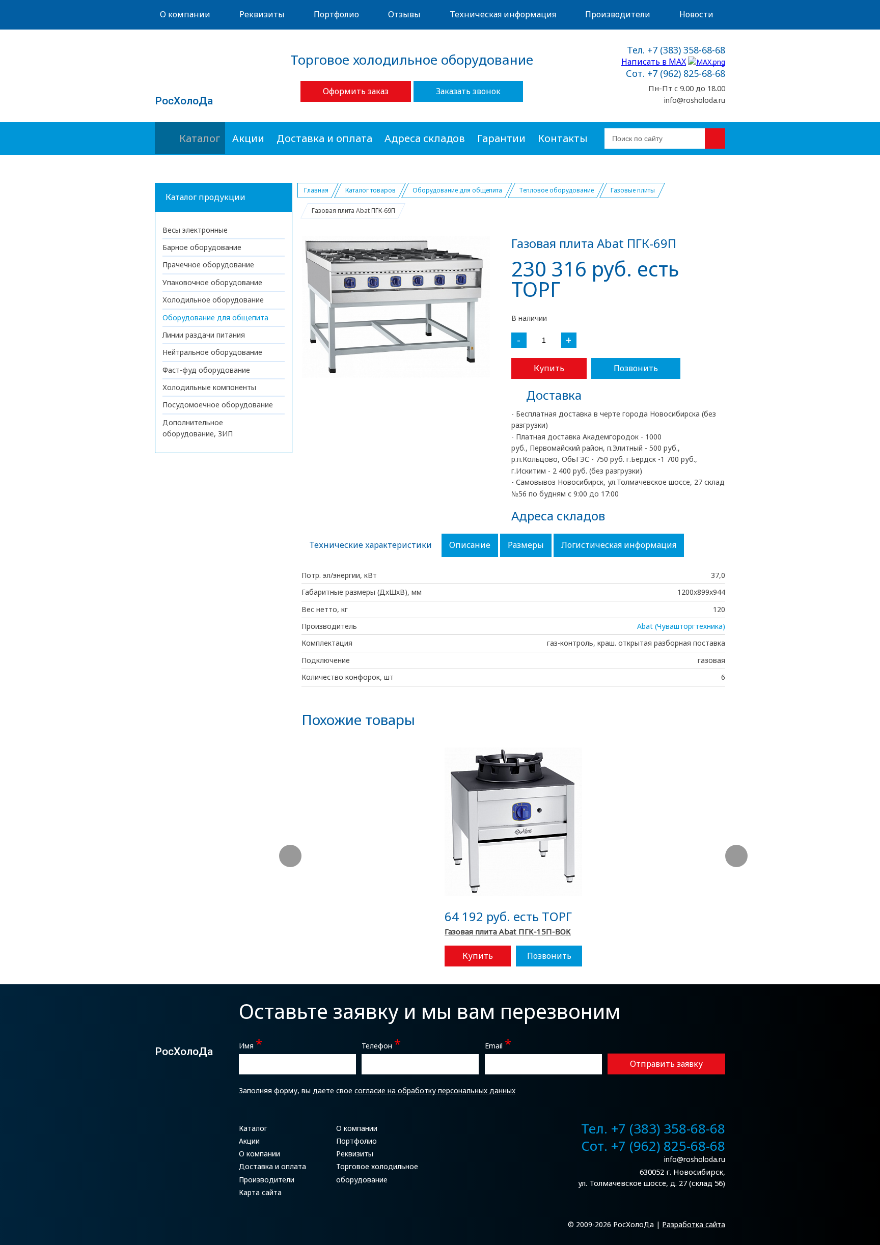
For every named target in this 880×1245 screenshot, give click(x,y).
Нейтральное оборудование (212, 352)
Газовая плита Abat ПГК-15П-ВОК (508, 931)
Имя (250, 1045)
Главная (316, 190)
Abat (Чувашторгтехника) (681, 626)
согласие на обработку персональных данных (434, 1090)
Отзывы (404, 14)
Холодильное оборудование (213, 300)
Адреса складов (424, 138)
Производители (617, 14)
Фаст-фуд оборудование (206, 370)
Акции (248, 138)
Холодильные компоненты (209, 387)
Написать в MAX (653, 61)
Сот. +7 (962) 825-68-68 (675, 74)
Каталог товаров (370, 190)
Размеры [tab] (526, 544)
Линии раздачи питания (203, 335)
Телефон (381, 1045)
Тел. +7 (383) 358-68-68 (676, 50)
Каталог (199, 138)
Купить (549, 368)
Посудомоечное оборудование (217, 404)
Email (498, 1045)
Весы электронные (195, 230)
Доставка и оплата (324, 138)
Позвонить (636, 368)
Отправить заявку (666, 1063)
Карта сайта (260, 1192)
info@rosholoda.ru (694, 100)
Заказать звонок (468, 91)
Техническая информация (503, 14)
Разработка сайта (693, 1224)
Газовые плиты (633, 190)
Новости (696, 14)
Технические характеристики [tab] (370, 544)
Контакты (563, 138)
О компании (185, 14)
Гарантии (501, 138)
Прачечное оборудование (208, 264)
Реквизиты (262, 14)
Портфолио (336, 14)
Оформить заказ (356, 91)
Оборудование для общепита (215, 317)
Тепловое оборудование (556, 190)
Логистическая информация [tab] (618, 544)
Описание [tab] (469, 544)
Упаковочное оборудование (212, 282)
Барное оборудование (201, 247)
